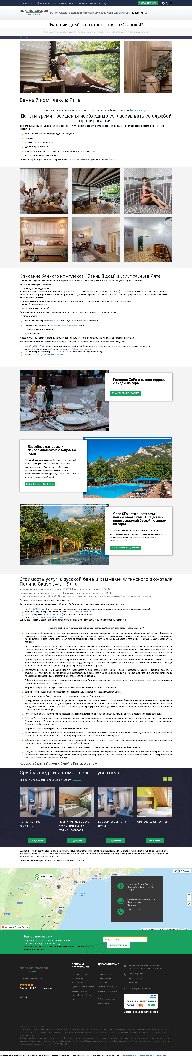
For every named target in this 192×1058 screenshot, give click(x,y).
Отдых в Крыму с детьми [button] (109, 987)
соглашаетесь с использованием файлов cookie (144, 1055)
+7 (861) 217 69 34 (38, 346)
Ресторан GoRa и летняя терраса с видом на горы (139, 381)
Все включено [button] (77, 13)
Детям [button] (103, 13)
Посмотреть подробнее (125, 393)
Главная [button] (54, 13)
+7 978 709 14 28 (94, 3)
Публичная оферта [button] (80, 974)
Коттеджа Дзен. (139, 110)
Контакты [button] (125, 13)
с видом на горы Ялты (60, 325)
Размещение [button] (64, 13)
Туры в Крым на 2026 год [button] (81, 997)
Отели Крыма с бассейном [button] (104, 980)
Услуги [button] (96, 13)
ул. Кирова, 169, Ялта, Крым (53, 3)
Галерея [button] (117, 13)
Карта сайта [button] (103, 1003)
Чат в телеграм (79, 3)
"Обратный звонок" (81, 349)
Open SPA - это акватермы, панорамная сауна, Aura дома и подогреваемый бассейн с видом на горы (140, 519)
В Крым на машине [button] (106, 999)
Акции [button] (110, 13)
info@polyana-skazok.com (140, 989)
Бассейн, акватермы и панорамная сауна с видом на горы (52, 450)
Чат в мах (131, 905)
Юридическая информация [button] (78, 980)
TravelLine (24, 37)
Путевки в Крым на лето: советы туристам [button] (83, 989)
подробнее (37, 841)
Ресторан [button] (88, 13)
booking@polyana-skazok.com (49, 354)
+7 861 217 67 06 (139, 13)
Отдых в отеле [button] (104, 974)
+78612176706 (28, 3)
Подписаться (117, 945)
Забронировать (148, 3)
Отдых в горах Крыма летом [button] (107, 993)
